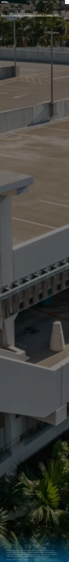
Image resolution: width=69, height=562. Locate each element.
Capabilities (44, 2)
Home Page (3, 8)
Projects (37, 2)
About (52, 2)
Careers (58, 2)
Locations (30, 2)
